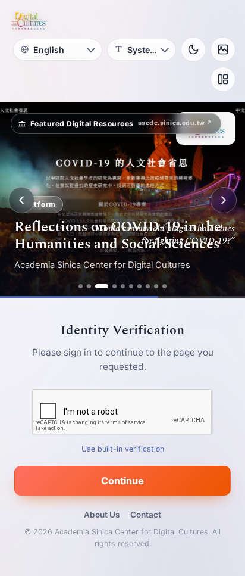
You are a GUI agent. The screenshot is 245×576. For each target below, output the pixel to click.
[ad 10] (164, 286)
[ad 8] (148, 286)
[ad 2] (89, 286)
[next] (224, 200)
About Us (102, 514)
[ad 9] (156, 286)
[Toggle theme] (193, 49)
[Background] (223, 49)
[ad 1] (80, 286)
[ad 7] (139, 286)
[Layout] (223, 79)
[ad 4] (114, 286)
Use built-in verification (122, 448)
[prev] (21, 200)
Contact (145, 514)
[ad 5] (123, 286)
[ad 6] (131, 286)
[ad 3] (101, 286)
